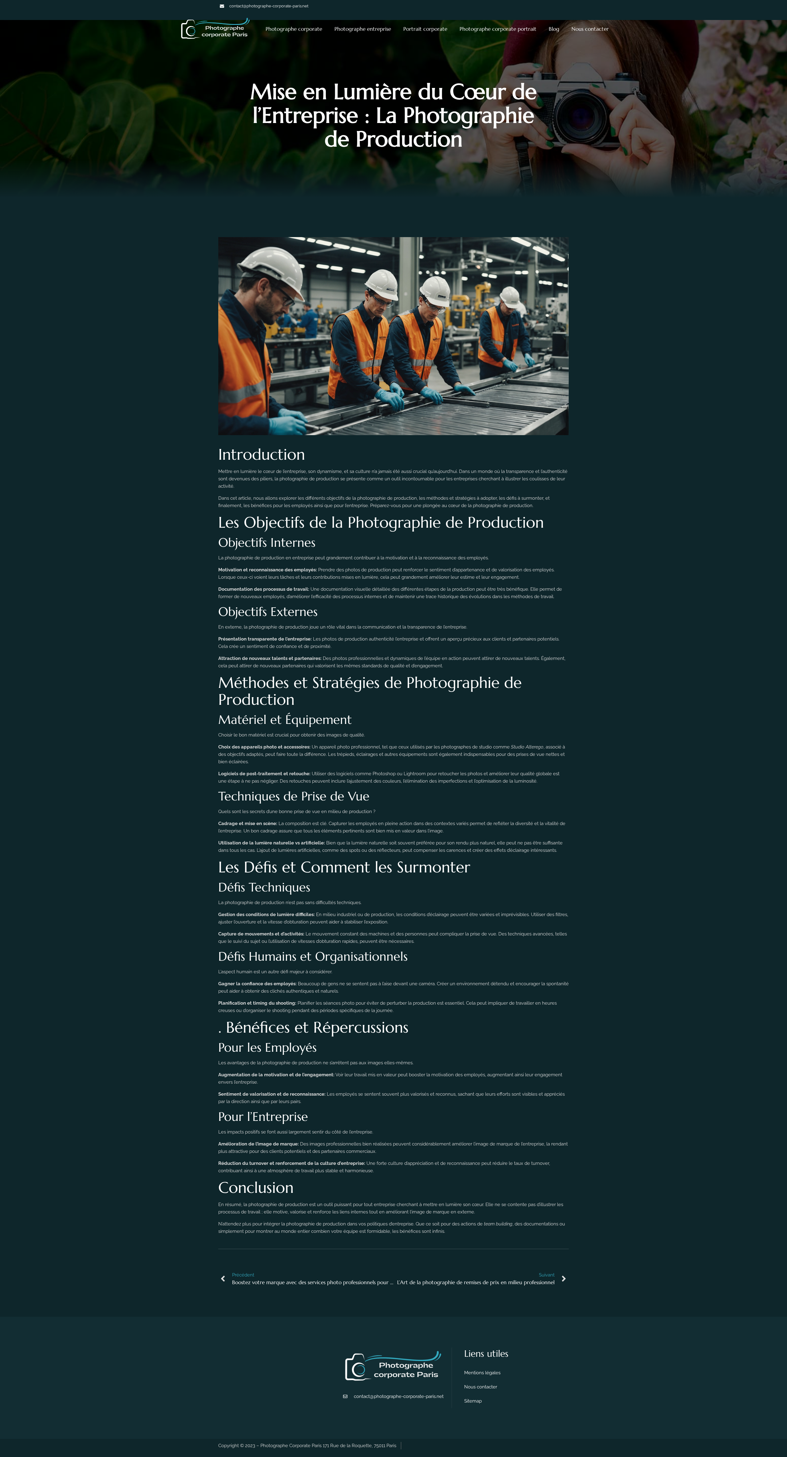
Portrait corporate (425, 29)
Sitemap (473, 1401)
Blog (554, 29)
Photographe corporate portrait (498, 29)
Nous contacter (590, 29)
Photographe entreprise (362, 29)
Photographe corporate (294, 29)
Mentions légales (482, 1373)
